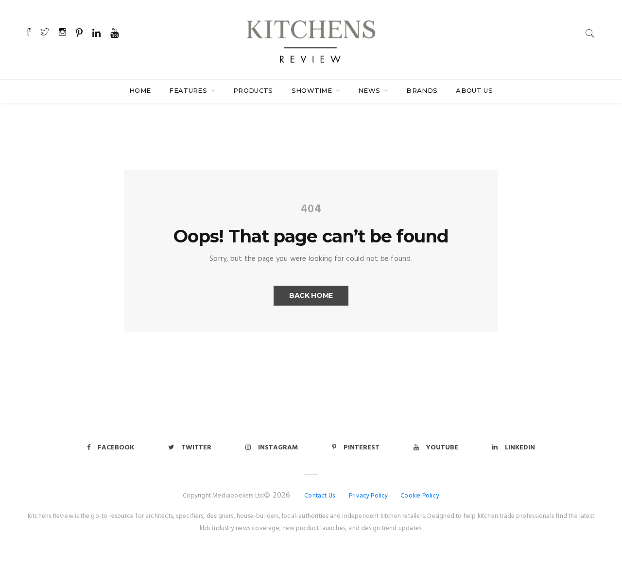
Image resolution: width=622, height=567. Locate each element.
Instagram (278, 447)
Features (189, 90)
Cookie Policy (419, 496)
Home (140, 90)
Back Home (311, 295)
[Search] (590, 33)
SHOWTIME (313, 90)
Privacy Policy (368, 496)
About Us (474, 90)
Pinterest (362, 447)
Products (253, 90)
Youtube (442, 447)
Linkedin (520, 447)
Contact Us (319, 496)
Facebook (116, 447)
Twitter (196, 447)
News (370, 90)
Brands (421, 90)
